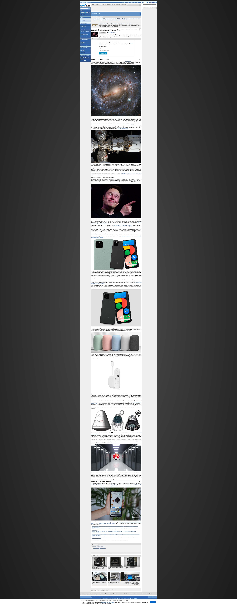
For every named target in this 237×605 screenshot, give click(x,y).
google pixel (106, 590)
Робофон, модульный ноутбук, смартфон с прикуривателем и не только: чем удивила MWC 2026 (132, 583)
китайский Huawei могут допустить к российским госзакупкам (111, 472)
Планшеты (82, 44)
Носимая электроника (84, 39)
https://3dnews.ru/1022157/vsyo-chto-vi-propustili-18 (107, 589)
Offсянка (81, 15)
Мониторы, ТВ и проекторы (85, 36)
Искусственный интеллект (85, 29)
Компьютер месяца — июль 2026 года (132, 568)
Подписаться (103, 53)
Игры (81, 28)
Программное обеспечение (85, 45)
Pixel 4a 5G (128, 236)
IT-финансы (82, 14)
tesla (94, 590)
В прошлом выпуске (95, 400)
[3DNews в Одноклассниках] (148, 2)
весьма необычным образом (123, 128)
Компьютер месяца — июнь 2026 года (99, 583)
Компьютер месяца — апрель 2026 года (114, 583)
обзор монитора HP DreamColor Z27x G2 (107, 523)
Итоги (82, 21)
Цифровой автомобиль (84, 55)
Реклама (127, 2)
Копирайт (108, 597)
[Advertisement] (116, 8)
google (96, 590)
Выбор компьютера (84, 23)
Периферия (82, 42)
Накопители (82, 37)
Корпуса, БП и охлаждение (85, 31)
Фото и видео (82, 53)
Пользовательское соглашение (118, 597)
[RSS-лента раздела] (140, 5)
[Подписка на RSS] (153, 2)
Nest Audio (139, 236)
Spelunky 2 (93, 484)
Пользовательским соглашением (107, 602)
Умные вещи (82, 52)
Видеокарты (82, 24)
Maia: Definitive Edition (100, 484)
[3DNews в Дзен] (147, 2)
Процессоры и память (84, 47)
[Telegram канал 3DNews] (150, 2)
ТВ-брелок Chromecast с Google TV (97, 237)
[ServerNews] (85, 12)
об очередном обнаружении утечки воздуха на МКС (122, 124)
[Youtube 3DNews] (143, 2)
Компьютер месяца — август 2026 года (115, 568)
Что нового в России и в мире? (98, 546)
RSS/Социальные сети (84, 57)
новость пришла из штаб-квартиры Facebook (122, 225)
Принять (153, 602)
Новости (81, 10)
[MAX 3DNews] (145, 2)
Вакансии (83, 60)
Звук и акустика (83, 26)
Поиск (111, 597)
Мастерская (82, 32)
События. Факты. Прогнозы (105, 4)
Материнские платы (84, 34)
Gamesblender (114, 484)
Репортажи (83, 20)
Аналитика (82, 17)
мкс (98, 590)
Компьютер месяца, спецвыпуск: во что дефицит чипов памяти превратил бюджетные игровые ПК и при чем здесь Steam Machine (99, 569)
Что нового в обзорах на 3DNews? (99, 548)
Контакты (136, 2)
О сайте (123, 2)
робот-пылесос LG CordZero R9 (135, 484)
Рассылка (131, 2)
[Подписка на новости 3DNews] (152, 2)
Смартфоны (82, 50)
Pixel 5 (123, 236)
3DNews (93, 4)
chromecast (101, 590)
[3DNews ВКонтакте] (142, 2)
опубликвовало (128, 61)
